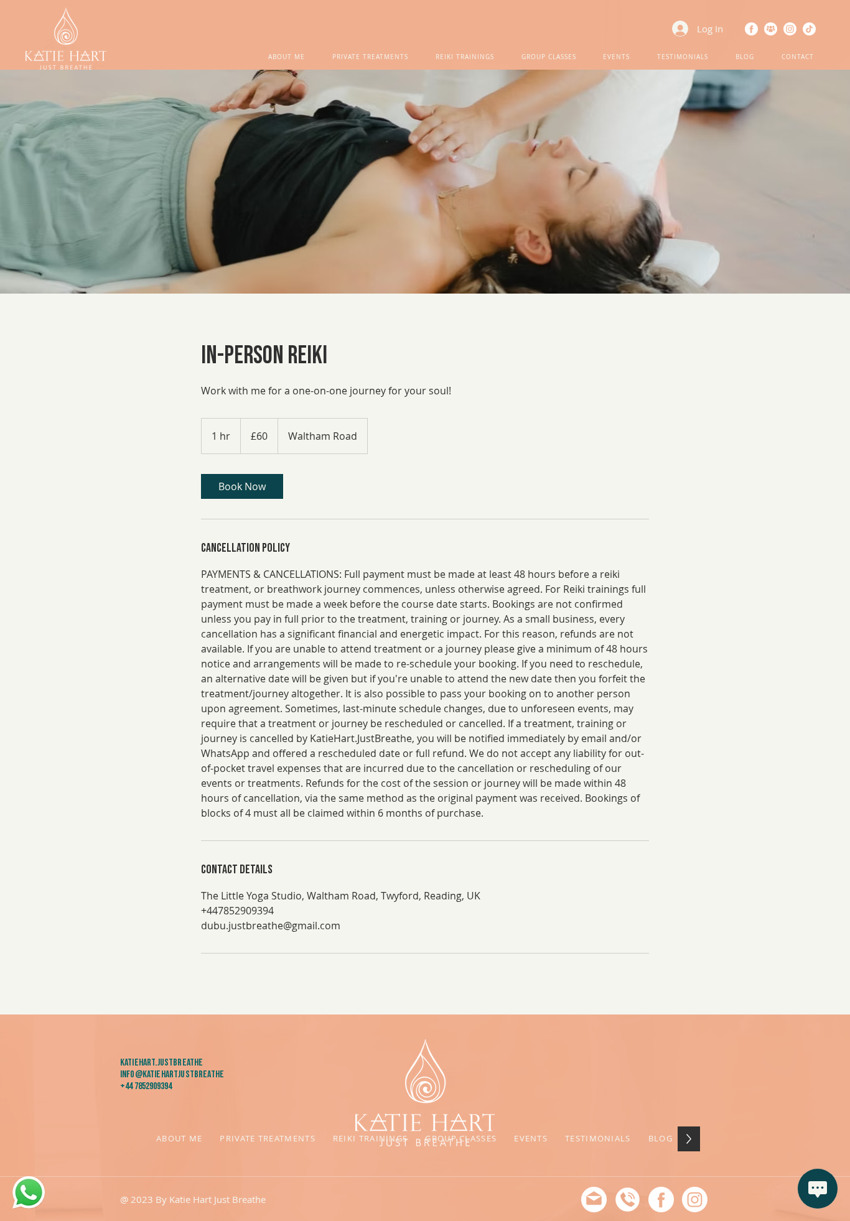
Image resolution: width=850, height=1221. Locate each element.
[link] (242, 486)
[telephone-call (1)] (627, 1199)
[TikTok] (809, 28)
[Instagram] (789, 28)
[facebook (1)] (751, 28)
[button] (287, 57)
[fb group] (770, 28)
